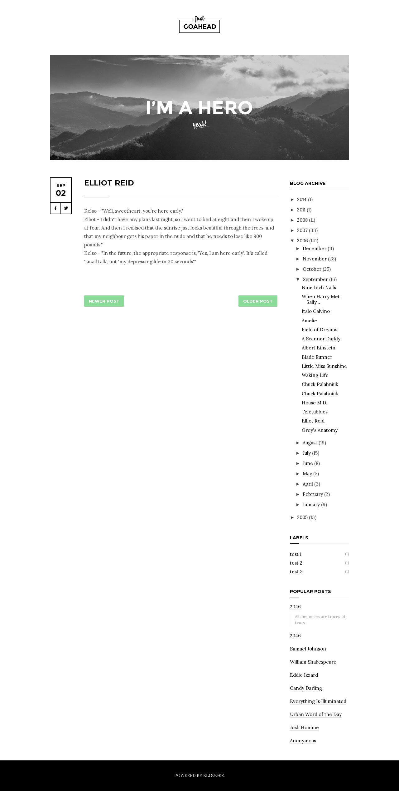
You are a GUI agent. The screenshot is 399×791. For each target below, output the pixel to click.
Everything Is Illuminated (318, 701)
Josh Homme (304, 727)
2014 (302, 199)
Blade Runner (317, 357)
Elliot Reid (109, 182)
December (315, 248)
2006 (303, 241)
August (311, 443)
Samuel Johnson (308, 649)
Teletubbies (315, 412)
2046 (295, 607)
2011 (302, 210)
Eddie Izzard (304, 675)
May (308, 474)
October (313, 269)
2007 (303, 230)
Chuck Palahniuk (320, 384)
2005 (303, 517)
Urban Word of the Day (316, 714)
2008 (303, 220)
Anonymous (303, 741)
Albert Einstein (318, 348)
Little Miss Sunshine (324, 366)
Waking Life (315, 375)
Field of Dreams (319, 330)
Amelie (309, 321)
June (308, 463)
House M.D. (314, 403)
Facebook (55, 208)
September (316, 279)
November (315, 259)
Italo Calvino (316, 311)
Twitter (66, 208)
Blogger (213, 775)
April (308, 484)
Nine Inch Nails (319, 287)
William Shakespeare (313, 662)
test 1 (295, 554)
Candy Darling (306, 688)
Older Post (258, 301)
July (307, 453)
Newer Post (104, 301)
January (312, 504)
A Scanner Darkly (321, 339)
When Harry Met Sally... (321, 299)
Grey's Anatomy (320, 430)
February (313, 494)
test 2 (296, 563)
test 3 (296, 572)
